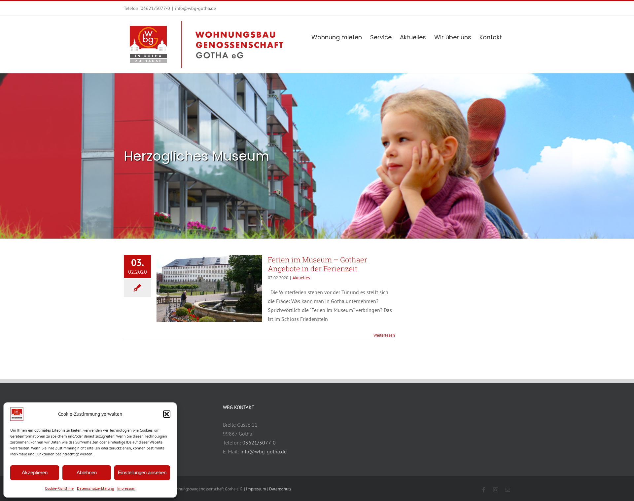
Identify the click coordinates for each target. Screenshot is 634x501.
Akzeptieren (35, 472)
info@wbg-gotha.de (195, 8)
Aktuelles (301, 278)
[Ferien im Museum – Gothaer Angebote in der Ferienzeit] (209, 288)
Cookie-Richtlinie (59, 488)
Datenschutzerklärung (95, 488)
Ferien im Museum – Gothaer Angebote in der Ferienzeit (317, 264)
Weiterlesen (384, 335)
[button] (166, 414)
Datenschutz (280, 489)
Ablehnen (87, 472)
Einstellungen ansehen (142, 472)
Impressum (126, 488)
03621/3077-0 (155, 8)
